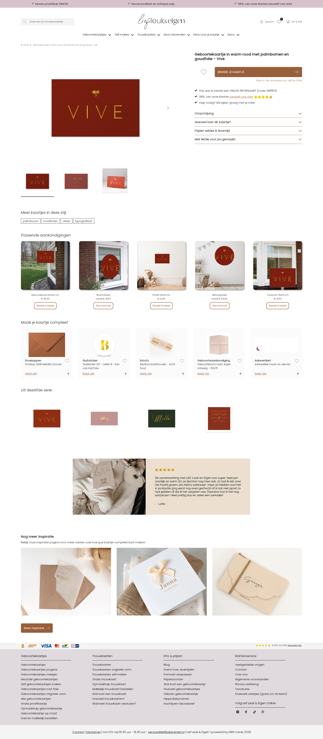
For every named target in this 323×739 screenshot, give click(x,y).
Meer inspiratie (34, 628)
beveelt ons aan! (241, 97)
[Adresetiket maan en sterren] (276, 345)
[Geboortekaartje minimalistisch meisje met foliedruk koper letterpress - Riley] (104, 418)
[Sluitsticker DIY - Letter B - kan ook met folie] (104, 345)
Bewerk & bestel (45, 305)
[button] (267, 22)
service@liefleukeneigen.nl (166, 732)
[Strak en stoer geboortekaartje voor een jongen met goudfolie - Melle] (162, 418)
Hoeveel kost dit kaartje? (213, 122)
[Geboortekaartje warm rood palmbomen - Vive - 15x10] (47, 418)
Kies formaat (103, 305)
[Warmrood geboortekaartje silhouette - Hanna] (219, 418)
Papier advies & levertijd (212, 131)
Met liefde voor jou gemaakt (215, 139)
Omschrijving (204, 113)
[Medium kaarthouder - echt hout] (161, 345)
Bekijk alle (31, 373)
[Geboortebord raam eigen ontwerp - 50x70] (219, 345)
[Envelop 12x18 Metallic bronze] (47, 345)
